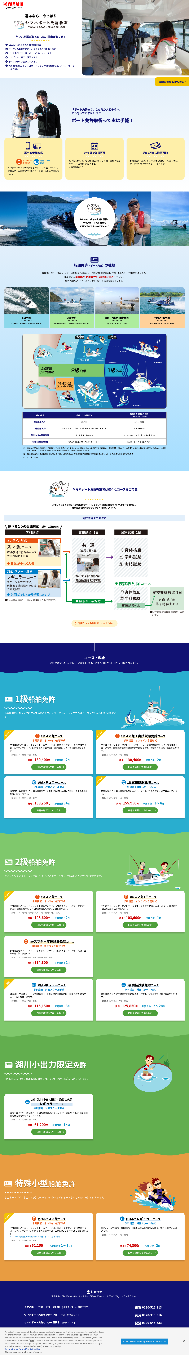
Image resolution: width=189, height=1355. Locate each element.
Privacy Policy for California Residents (24, 1349)
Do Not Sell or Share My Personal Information (145, 1341)
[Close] (184, 1341)
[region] (94, 1341)
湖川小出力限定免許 (40, 435)
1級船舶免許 (40, 421)
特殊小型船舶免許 (40, 442)
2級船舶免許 (40, 428)
